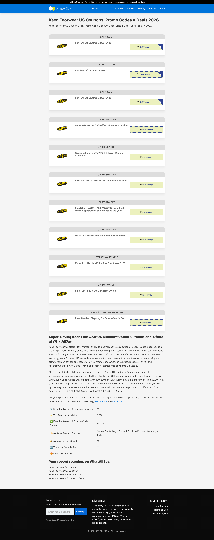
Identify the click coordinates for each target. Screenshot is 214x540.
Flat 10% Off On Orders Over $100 (93, 43)
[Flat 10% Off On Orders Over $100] (62, 45)
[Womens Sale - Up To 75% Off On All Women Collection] (62, 156)
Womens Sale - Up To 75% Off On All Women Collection (99, 154)
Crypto (107, 8)
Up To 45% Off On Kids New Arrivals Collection (100, 235)
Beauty (141, 8)
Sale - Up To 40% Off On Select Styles (95, 291)
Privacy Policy (160, 513)
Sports (130, 8)
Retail (162, 8)
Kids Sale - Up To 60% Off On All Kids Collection (101, 180)
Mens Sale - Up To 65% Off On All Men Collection (101, 125)
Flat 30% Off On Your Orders (90, 70)
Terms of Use (161, 509)
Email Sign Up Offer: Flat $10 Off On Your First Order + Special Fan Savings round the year (99, 209)
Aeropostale (100, 401)
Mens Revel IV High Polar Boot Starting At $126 (100, 263)
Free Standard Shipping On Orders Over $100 (99, 318)
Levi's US (117, 401)
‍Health (152, 8)
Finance (96, 8)
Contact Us (162, 506)
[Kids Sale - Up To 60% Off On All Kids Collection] (62, 183)
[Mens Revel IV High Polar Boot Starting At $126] (62, 266)
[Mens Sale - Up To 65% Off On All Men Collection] (62, 128)
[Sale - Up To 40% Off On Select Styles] (62, 293)
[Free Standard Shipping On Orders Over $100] (62, 321)
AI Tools (119, 8)
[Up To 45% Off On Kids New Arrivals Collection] (62, 238)
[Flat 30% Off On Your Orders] (62, 73)
